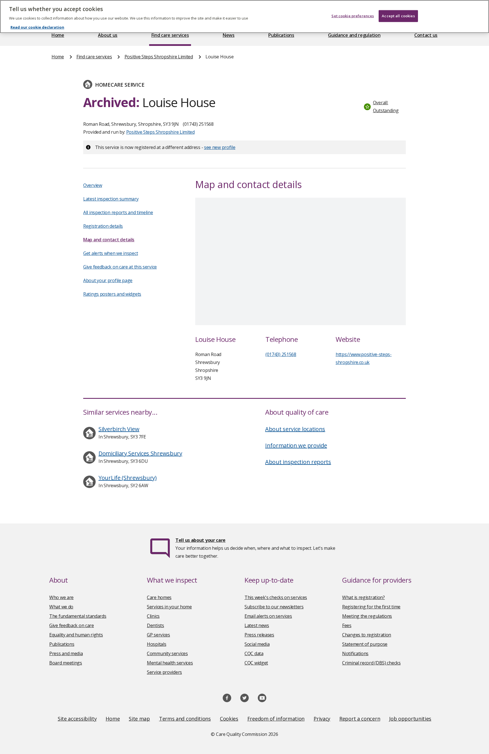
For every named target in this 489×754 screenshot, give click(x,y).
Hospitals (156, 644)
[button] (383, 106)
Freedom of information (275, 718)
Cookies (229, 718)
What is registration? (363, 597)
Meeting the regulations (367, 616)
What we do (61, 607)
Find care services (170, 35)
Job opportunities (410, 718)
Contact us (425, 35)
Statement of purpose (364, 644)
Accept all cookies (398, 15)
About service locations (295, 429)
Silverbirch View (118, 429)
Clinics (153, 616)
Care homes (159, 597)
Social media (256, 644)
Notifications (355, 653)
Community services (167, 653)
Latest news (256, 625)
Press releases (259, 635)
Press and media (66, 653)
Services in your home (169, 607)
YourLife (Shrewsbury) (127, 478)
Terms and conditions (185, 718)
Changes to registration (366, 635)
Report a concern (359, 718)
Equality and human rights (76, 635)
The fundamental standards (77, 616)
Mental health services (170, 663)
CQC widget (256, 663)
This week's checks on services (275, 597)
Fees (346, 625)
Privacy (322, 718)
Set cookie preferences (352, 15)
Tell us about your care (200, 540)
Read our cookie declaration (37, 27)
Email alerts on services (268, 616)
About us (107, 35)
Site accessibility (77, 718)
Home (58, 35)
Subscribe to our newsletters (274, 607)
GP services (158, 635)
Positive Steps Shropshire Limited (159, 57)
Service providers (164, 672)
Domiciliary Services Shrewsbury (140, 453)
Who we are (61, 597)
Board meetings (65, 663)
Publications (281, 35)
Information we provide (296, 445)
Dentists (155, 625)
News (229, 35)
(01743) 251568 (280, 354)
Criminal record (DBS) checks (371, 663)
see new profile (219, 147)
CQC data (253, 653)
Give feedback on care (71, 625)
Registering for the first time (371, 607)
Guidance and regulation (354, 35)
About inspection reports (298, 462)
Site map (139, 718)
